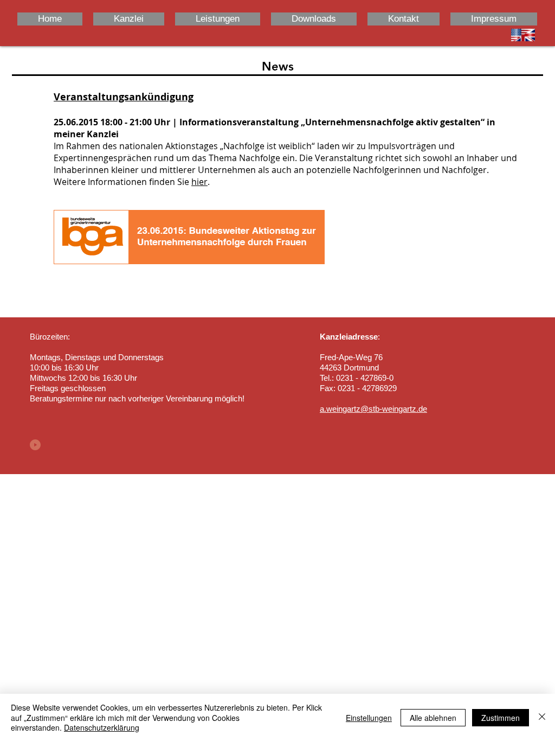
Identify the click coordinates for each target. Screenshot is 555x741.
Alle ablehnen (433, 717)
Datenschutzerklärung (101, 727)
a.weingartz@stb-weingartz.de (373, 408)
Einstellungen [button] (369, 717)
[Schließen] (541, 717)
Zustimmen (500, 717)
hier (199, 182)
